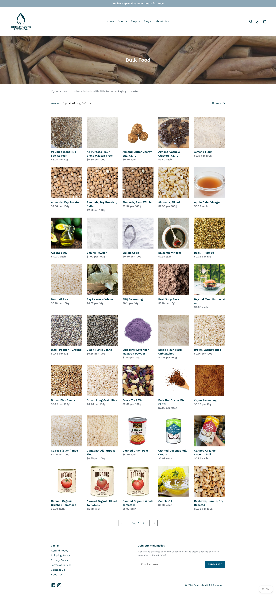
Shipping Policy (60, 555)
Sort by (55, 103)
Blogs (134, 21)
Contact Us (58, 569)
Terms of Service (61, 564)
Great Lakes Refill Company (208, 585)
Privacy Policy (59, 560)
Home (110, 21)
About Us (161, 21)
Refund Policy (59, 550)
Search (55, 545)
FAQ (147, 21)
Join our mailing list (151, 545)
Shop (121, 21)
